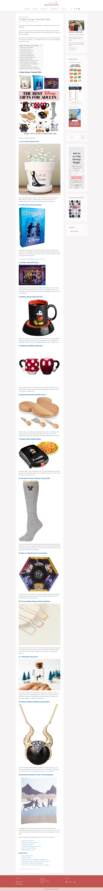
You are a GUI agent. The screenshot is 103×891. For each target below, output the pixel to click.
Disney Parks (54, 8)
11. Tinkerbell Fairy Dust (24, 65)
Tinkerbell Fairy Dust (29, 657)
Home (20, 17)
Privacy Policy (43, 879)
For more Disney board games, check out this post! (32, 259)
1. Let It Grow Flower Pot (25, 49)
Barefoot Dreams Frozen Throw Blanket (37, 775)
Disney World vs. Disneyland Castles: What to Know (29, 869)
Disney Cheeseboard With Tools (33, 395)
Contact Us (42, 881)
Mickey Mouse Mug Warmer (32, 297)
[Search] (82, 137)
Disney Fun (64, 8)
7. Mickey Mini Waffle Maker (26, 58)
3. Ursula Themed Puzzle (25, 52)
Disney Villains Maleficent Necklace (35, 702)
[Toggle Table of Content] (40, 46)
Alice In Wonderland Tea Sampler (34, 553)
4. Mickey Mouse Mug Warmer (26, 54)
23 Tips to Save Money (73, 106)
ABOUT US (35, 8)
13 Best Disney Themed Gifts (26, 47)
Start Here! (27, 8)
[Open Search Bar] (71, 9)
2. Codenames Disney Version (26, 50)
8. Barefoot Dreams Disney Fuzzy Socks (28, 60)
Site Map (42, 882)
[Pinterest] (79, 9)
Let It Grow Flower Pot (29, 141)
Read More (72, 48)
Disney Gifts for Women (28, 840)
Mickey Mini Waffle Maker (30, 439)
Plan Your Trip (43, 8)
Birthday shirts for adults (28, 849)
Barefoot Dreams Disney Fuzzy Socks (35, 478)
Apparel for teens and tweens (29, 842)
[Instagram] (77, 9)
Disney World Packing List (74, 84)
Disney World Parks (19, 881)
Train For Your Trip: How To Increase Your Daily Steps (29, 868)
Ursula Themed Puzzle (30, 262)
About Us (42, 878)
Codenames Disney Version (31, 205)
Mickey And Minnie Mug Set (32, 346)
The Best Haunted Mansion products (31, 846)
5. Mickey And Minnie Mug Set (26, 55)
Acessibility (47, 881)
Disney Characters (19, 884)
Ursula (47, 771)
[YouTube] (75, 882)
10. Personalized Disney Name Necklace (28, 63)
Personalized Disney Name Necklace (35, 601)
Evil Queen (40, 771)
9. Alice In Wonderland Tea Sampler (27, 62)
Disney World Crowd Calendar (75, 62)
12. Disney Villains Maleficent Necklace (28, 67)
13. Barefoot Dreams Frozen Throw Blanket (29, 68)
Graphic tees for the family (29, 848)
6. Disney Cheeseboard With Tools (27, 57)
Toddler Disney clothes (28, 844)
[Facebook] (74, 9)
